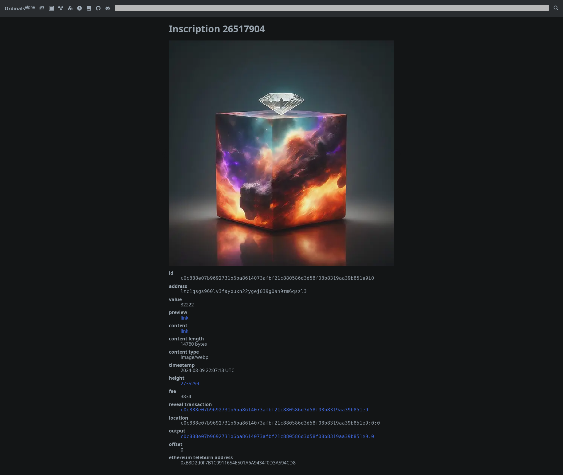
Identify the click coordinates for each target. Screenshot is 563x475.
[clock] (79, 8)
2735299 (190, 383)
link (185, 318)
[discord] (107, 8)
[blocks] (70, 8)
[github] (98, 8)
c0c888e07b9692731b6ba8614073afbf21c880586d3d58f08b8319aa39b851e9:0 (277, 436)
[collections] (60, 8)
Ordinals (20, 8)
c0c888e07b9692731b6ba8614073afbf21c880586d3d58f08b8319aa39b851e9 (274, 410)
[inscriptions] (42, 8)
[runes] (51, 8)
